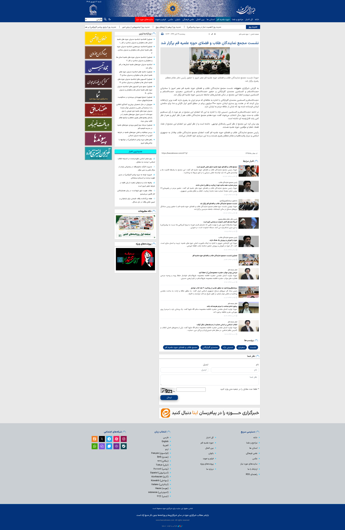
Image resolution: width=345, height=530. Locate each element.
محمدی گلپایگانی (210, 347)
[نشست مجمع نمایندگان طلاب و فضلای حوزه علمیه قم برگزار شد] (209, 60)
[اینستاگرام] (124, 439)
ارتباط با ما (252, 469)
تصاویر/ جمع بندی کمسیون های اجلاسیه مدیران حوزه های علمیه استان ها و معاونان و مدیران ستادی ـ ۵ (134, 89)
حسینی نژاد (228, 347)
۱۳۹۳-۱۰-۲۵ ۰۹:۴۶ (229, 260)
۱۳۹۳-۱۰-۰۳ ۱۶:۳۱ (229, 316)
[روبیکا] (116, 446)
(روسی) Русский (160, 469)
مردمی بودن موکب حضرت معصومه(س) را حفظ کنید (218, 272)
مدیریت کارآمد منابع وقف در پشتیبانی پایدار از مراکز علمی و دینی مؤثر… (137, 168)
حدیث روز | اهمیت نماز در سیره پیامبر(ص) (223, 27)
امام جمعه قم (232, 270)
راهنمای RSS (251, 474)
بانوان (177, 19)
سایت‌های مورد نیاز (144, 19)
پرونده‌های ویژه (143, 244)
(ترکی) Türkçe (162, 465)
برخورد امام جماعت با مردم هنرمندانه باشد (222, 306)
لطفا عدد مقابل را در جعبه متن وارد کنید (239, 389)
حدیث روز (253, 27)
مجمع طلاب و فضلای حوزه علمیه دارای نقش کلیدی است (217, 167)
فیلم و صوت (160, 19)
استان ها (211, 19)
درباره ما (210, 469)
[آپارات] (116, 439)
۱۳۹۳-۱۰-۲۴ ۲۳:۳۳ (229, 176)
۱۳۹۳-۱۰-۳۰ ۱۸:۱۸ (229, 250)
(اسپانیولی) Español (159, 472)
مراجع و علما (237, 19)
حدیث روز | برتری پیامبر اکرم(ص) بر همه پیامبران (115, 27)
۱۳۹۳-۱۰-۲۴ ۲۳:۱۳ (229, 213)
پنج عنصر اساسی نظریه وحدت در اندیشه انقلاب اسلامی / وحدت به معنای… (136, 160)
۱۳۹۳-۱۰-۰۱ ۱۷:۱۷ (229, 334)
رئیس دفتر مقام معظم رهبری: (227, 219)
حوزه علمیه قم (223, 19)
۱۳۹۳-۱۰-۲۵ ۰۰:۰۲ (229, 298)
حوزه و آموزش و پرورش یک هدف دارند (223, 240)
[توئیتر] (102, 439)
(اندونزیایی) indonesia (158, 492)
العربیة (165, 445)
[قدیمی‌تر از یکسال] (249, 171)
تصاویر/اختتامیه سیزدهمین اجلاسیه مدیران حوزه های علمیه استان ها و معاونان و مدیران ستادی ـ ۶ (134, 49)
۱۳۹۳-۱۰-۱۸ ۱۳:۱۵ (229, 231)
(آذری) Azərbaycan (159, 476)
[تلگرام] (109, 439)
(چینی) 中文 (162, 496)
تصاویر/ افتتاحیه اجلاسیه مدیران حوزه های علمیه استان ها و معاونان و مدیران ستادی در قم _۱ (134, 41)
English (165, 441)
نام (257, 364)
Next (120, 259)
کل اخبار (249, 19)
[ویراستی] (109, 446)
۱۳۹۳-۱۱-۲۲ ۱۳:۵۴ (229, 195)
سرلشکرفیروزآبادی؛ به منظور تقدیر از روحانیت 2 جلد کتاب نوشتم (214, 288)
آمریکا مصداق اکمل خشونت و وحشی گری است (220, 222)
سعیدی (241, 347)
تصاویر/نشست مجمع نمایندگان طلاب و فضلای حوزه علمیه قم (215, 255)
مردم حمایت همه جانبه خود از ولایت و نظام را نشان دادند (216, 185)
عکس (170, 19)
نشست (253, 347)
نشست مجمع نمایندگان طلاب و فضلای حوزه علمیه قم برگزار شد (210, 43)
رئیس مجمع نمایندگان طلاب (228, 182)
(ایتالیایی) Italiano (159, 484)
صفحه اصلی (255, 34)
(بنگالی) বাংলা (162, 461)
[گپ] (102, 446)
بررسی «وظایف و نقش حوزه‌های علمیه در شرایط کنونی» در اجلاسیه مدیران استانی (135, 134)
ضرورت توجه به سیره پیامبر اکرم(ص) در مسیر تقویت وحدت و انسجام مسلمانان (136, 176)
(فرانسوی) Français (159, 453)
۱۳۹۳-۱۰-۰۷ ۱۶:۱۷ (229, 282)
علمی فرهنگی (188, 19)
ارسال (169, 397)
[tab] (135, 151)
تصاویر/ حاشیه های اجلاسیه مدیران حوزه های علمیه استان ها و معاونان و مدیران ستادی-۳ (135, 73)
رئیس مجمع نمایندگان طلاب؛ (227, 237)
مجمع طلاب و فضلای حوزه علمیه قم (181, 347)
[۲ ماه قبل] (135, 259)
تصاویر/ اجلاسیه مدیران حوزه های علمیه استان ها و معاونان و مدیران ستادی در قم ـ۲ (134, 59)
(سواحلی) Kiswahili (159, 480)
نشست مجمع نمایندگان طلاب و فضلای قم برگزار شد (218, 203)
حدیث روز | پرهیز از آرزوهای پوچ (186, 27)
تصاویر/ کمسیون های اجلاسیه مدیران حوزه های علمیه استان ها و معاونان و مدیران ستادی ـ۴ (135, 81)
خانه (257, 19)
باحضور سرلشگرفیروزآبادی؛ (228, 201)
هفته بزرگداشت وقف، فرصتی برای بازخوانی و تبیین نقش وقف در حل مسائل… (137, 200)
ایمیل (205, 364)
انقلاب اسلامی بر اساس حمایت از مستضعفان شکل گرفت (217, 324)
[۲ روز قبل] (135, 226)
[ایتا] (95, 439)
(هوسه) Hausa (161, 488)
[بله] (124, 446)
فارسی (165, 437)
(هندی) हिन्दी (162, 457)
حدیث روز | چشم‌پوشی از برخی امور (154, 27)
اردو (166, 449)
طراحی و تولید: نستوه (169, 526)
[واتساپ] (95, 446)
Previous (151, 259)
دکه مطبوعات (144, 211)
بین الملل (200, 19)
